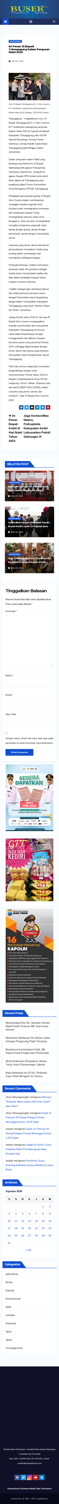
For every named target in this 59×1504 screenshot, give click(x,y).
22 (43, 1228)
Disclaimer (47, 1489)
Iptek (8, 1307)
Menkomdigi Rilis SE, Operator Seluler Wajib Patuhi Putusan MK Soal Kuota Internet (28, 1026)
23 (49, 1228)
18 (15, 1228)
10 (9, 1221)
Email (9, 695)
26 (22, 1235)
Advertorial (15, 41)
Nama (9, 675)
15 (43, 1221)
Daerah (10, 1290)
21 (36, 1228)
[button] (54, 21)
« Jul (28, 1250)
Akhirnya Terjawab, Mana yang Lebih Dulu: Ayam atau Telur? (28, 1101)
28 (36, 1235)
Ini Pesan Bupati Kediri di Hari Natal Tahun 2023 (15, 428)
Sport (9, 1340)
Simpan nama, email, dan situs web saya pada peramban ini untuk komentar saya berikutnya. (29, 740)
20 (29, 1228)
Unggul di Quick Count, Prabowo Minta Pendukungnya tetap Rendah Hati (29, 1149)
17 (9, 1228)
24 (9, 1235)
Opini (9, 1331)
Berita (9, 1282)
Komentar (11, 611)
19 (22, 1228)
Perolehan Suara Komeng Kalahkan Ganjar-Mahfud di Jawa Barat (29, 1165)
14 (36, 1221)
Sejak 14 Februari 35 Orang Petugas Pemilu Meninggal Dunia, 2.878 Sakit (28, 1117)
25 (15, 1235)
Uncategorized (14, 1348)
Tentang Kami (13, 1489)
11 (16, 1221)
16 (49, 1221)
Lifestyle (10, 1315)
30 (49, 1235)
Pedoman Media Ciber (31, 1489)
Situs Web (11, 714)
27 (29, 1235)
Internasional (13, 1298)
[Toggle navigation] (30, 21)
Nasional (11, 1323)
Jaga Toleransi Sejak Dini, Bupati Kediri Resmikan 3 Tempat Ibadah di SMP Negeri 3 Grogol (29, 562)
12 (22, 1221)
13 (29, 1221)
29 (43, 1235)
